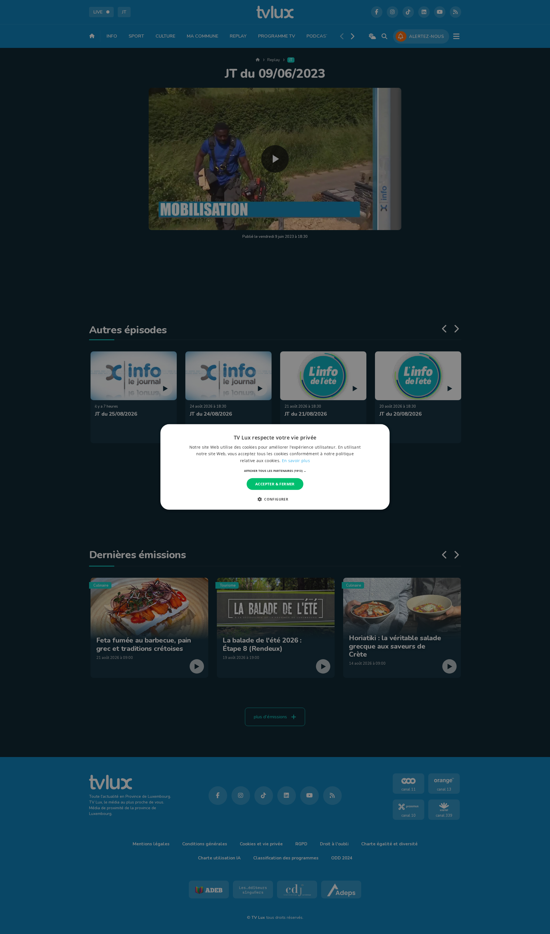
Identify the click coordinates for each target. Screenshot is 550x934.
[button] (275, 470)
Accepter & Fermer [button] (275, 484)
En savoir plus (296, 460)
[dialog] (275, 467)
